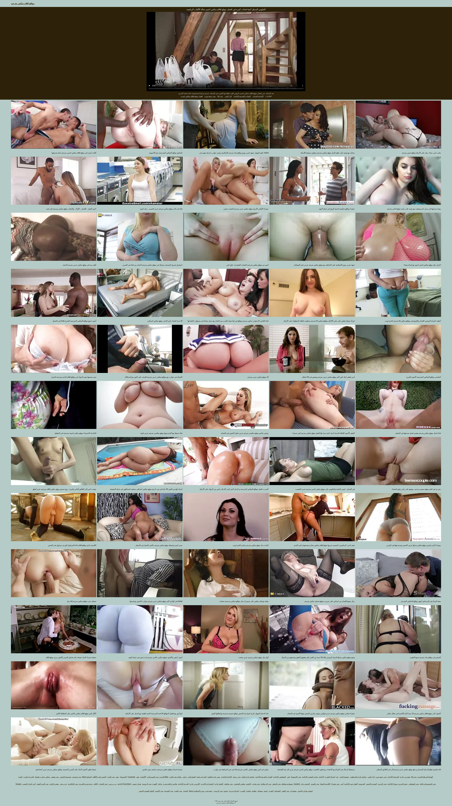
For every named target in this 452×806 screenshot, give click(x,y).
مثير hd (220, 96)
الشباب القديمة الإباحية (242, 96)
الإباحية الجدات (258, 96)
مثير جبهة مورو (210, 96)
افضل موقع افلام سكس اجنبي (192, 96)
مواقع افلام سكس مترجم (22, 3)
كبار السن (228, 96)
